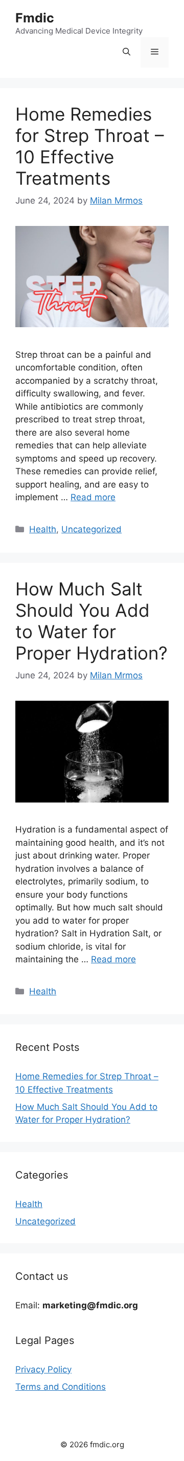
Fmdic (34, 17)
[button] (126, 52)
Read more (93, 497)
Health (42, 529)
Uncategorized (91, 529)
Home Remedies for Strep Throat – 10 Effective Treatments (89, 146)
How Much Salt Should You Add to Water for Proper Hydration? (91, 621)
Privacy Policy (43, 1369)
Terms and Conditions (60, 1387)
